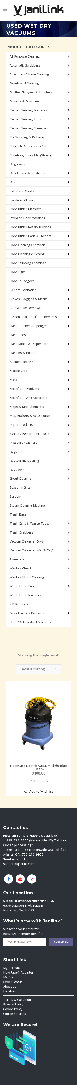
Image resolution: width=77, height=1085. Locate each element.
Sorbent (15, 496)
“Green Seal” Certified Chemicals (33, 317)
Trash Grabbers (21, 532)
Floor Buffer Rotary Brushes (30, 227)
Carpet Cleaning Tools (26, 119)
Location (9, 991)
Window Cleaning (22, 568)
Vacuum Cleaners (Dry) (26, 541)
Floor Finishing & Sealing (27, 254)
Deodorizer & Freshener (28, 173)
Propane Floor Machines (27, 218)
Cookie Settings (14, 1013)
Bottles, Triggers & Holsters (31, 92)
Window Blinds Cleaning (27, 577)
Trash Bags (18, 514)
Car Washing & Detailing (27, 137)
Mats (13, 379)
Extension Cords (22, 191)
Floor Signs (18, 272)
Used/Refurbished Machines (30, 622)
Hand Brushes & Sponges (28, 326)
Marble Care (19, 370)
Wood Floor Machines (25, 595)
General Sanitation (23, 290)
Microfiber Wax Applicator (29, 397)
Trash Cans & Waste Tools (29, 523)
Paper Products (21, 424)
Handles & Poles (22, 352)
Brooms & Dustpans (25, 101)
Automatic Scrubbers (25, 65)
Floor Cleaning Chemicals (28, 245)
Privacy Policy (13, 1004)
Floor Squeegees (22, 281)
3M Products (19, 604)
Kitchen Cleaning (22, 361)
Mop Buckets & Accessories (30, 415)
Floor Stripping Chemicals (28, 263)
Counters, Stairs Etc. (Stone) (30, 155)
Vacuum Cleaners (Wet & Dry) (31, 550)
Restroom (17, 469)
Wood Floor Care (22, 586)
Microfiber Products (24, 388)
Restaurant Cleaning (24, 460)
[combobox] (38, 669)
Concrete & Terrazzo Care (29, 146)
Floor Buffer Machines (26, 209)
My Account (11, 967)
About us (9, 986)
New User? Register (18, 972)
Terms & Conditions (18, 999)
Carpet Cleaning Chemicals (29, 128)
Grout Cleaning (20, 478)
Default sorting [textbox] (32, 669)
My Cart (9, 977)
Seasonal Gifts (20, 487)
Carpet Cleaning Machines (28, 110)
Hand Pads (18, 335)
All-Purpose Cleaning (25, 56)
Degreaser (18, 164)
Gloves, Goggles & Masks (28, 299)
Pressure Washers (23, 442)
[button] (38, 791)
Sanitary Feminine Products (30, 433)
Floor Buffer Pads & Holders (31, 236)
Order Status (12, 982)
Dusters (16, 182)
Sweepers (17, 559)
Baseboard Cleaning (24, 83)
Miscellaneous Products (27, 613)
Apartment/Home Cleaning (29, 74)
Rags (13, 451)
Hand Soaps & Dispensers (29, 343)
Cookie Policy (12, 1009)
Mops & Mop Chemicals (27, 406)
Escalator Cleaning (23, 200)
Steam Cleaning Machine (27, 505)
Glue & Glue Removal (25, 308)
